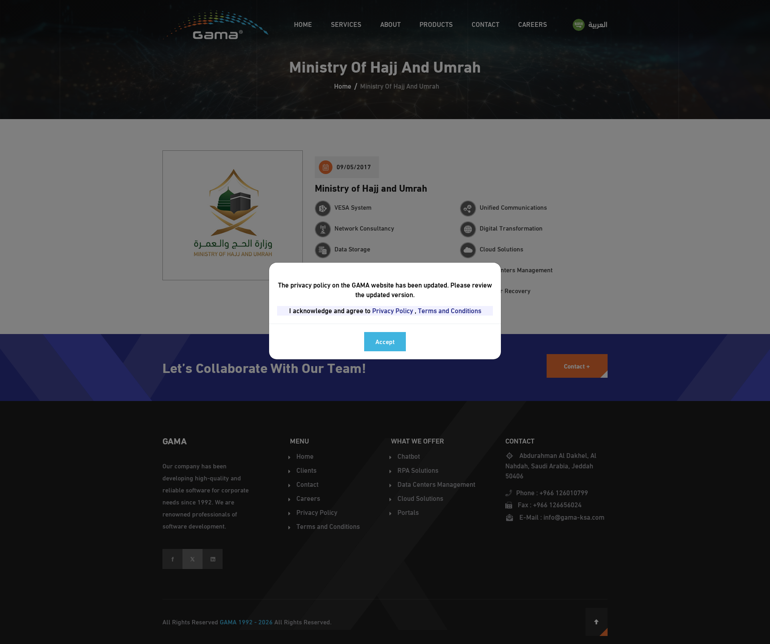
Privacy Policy (392, 311)
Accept (385, 341)
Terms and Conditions (449, 311)
